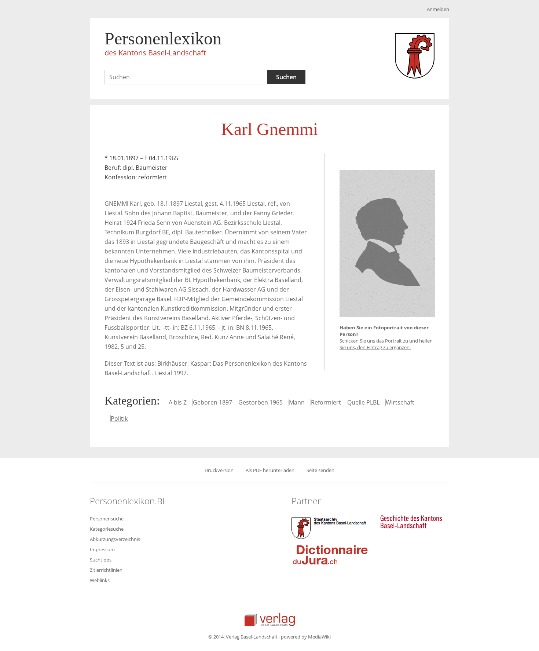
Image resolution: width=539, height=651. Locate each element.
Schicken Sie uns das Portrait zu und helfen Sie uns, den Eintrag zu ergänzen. (386, 344)
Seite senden (320, 470)
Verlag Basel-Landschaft (270, 619)
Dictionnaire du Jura (330, 554)
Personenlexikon (162, 43)
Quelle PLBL (363, 402)
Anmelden (438, 9)
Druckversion (219, 470)
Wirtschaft (400, 402)
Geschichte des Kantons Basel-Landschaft (411, 522)
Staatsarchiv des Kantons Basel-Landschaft (330, 527)
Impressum (102, 549)
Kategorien (130, 400)
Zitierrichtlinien (106, 570)
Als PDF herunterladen (270, 470)
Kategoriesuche (107, 529)
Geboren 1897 (212, 402)
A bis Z (178, 402)
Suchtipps (100, 559)
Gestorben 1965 (260, 402)
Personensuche (107, 518)
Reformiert (326, 402)
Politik (119, 418)
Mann (297, 402)
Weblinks (100, 580)
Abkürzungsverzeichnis (115, 539)
